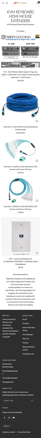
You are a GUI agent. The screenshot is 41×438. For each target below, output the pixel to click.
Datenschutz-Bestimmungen (7, 365)
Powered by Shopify (24, 432)
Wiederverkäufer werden (28, 348)
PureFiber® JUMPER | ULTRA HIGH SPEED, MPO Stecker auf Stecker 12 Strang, (20, 168)
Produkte (25, 323)
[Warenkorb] (38, 3)
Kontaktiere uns (28, 354)
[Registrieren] (32, 400)
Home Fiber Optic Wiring (28, 328)
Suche (24, 319)
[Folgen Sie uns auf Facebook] (4, 417)
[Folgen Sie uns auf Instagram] (9, 417)
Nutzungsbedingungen (10, 372)
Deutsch (6, 426)
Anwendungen (27, 334)
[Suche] (7, 3)
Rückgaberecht (8, 382)
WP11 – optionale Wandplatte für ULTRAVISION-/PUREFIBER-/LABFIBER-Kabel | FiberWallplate (20, 261)
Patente (25, 343)
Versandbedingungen (10, 378)
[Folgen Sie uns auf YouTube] (13, 417)
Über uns (25, 338)
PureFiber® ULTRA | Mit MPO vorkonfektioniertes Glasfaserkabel (20, 128)
